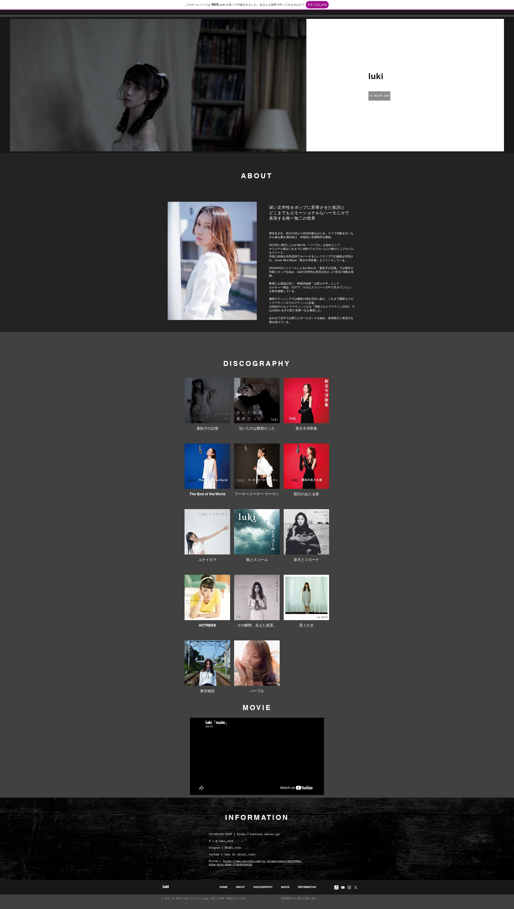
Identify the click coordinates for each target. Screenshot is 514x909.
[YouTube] (343, 887)
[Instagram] (349, 887)
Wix (206, 898)
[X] (356, 887)
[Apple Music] (336, 887)
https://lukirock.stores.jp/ (258, 834)
